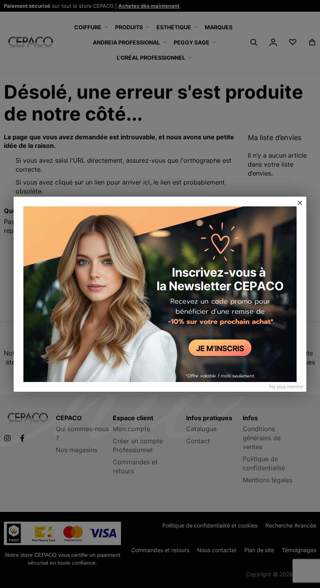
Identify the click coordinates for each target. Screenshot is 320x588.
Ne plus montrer (286, 386)
